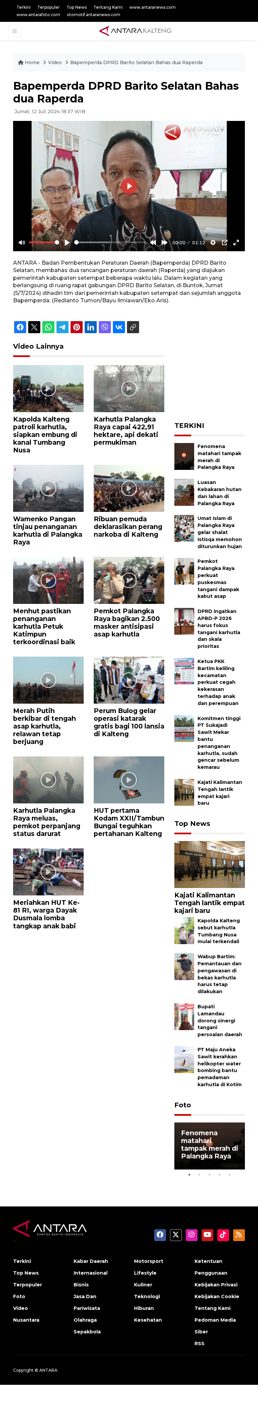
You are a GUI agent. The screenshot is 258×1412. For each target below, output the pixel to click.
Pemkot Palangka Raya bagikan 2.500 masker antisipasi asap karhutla (127, 622)
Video (55, 62)
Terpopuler (48, 7)
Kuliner (143, 1285)
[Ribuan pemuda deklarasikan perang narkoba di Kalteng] (129, 488)
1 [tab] (189, 1174)
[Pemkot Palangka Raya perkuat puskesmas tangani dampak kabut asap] (184, 571)
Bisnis (81, 1285)
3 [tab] (209, 1174)
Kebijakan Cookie (217, 1296)
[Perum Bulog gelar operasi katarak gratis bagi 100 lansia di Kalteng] (129, 679)
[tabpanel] (209, 1146)
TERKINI (189, 426)
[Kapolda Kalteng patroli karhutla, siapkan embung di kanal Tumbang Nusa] (48, 388)
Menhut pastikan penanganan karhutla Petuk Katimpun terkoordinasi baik (44, 626)
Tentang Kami (108, 7)
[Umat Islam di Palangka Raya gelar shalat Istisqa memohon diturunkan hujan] (184, 528)
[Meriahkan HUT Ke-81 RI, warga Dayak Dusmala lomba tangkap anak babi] (48, 872)
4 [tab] (219, 1174)
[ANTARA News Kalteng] (135, 31)
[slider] (44, 242)
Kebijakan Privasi (216, 1285)
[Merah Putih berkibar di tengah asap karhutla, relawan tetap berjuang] (48, 679)
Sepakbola (87, 1332)
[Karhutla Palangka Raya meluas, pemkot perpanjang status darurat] (48, 780)
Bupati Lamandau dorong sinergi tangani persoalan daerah (220, 1021)
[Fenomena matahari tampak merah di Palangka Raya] (184, 456)
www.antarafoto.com (38, 14)
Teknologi (147, 1296)
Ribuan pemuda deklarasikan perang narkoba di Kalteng (128, 526)
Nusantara (26, 1320)
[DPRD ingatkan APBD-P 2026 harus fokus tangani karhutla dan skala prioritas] (184, 621)
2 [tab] (199, 1174)
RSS (200, 1343)
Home (32, 62)
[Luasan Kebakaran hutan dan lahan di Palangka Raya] (184, 492)
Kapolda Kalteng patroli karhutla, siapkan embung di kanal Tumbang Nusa (45, 434)
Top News (77, 7)
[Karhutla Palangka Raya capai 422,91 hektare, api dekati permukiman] (129, 388)
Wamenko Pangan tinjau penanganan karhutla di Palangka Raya (47, 530)
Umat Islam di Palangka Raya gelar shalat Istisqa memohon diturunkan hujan (220, 532)
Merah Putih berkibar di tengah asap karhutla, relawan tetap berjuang (44, 726)
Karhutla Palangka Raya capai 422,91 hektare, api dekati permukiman (126, 430)
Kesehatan (148, 1320)
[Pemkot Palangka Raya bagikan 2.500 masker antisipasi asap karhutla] (129, 580)
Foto (182, 1105)
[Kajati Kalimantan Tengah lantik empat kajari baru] (184, 792)
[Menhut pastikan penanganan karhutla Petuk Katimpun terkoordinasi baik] (48, 580)
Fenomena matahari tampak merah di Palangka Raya (209, 1144)
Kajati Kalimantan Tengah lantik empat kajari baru (209, 903)
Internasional (91, 1273)
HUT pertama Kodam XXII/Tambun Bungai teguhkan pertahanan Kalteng (129, 822)
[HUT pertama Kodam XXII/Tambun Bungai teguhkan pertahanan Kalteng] (129, 780)
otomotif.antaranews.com (93, 14)
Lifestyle (145, 1273)
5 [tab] (229, 1174)
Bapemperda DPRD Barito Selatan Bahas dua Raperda (136, 62)
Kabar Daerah (91, 1261)
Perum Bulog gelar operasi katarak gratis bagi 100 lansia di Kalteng (129, 722)
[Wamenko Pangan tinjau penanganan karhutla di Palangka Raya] (48, 488)
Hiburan (144, 1308)
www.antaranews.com (152, 7)
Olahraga (85, 1320)
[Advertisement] (216, 375)
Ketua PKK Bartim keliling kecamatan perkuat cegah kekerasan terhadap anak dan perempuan (218, 682)
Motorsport (148, 1261)
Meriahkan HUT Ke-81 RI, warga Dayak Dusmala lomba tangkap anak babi (46, 914)
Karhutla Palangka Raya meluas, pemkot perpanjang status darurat (46, 822)
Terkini (23, 7)
